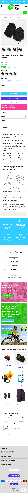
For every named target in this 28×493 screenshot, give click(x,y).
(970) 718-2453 (20, 227)
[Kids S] (9, 82)
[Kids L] (20, 82)
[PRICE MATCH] (7, 238)
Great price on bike (9, 424)
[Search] (25, 12)
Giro (3, 60)
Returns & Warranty (7, 214)
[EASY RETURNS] (21, 238)
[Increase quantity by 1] (14, 88)
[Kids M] (15, 82)
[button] (3, 49)
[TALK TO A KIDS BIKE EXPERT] (21, 225)
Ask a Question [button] (14, 265)
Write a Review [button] (14, 261)
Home (2, 17)
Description (5, 127)
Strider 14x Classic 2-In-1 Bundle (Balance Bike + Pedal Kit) (6, 433)
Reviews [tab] (4, 269)
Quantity (3, 85)
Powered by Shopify (14, 490)
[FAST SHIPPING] (7, 225)
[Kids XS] (4, 82)
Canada (13, 470)
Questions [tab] (13, 269)
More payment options (14, 102)
